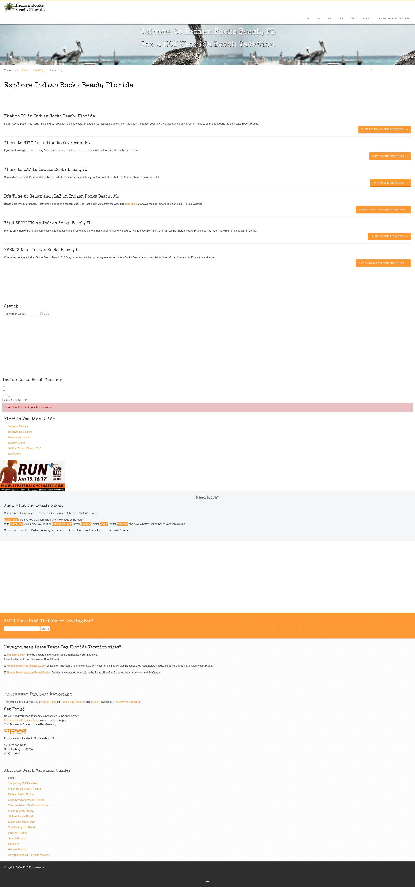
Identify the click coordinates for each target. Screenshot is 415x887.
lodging (104, 524)
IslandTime (11, 519)
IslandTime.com (16, 654)
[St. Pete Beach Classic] (32, 475)
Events (367, 18)
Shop (354, 18)
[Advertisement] (59, 99)
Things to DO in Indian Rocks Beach (383, 129)
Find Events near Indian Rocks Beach (382, 263)
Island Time (49, 702)
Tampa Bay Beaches (73, 702)
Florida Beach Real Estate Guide (26, 665)
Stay (319, 18)
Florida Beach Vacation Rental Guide (28, 672)
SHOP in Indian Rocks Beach (388, 236)
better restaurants (62, 524)
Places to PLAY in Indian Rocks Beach (382, 209)
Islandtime (131, 204)
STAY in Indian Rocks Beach (389, 156)
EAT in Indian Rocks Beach (390, 182)
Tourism (96, 702)
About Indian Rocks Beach (395, 18)
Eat (330, 18)
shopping (86, 524)
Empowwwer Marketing (126, 702)
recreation (122, 524)
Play (341, 18)
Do (308, 18)
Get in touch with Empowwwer (21, 720)
